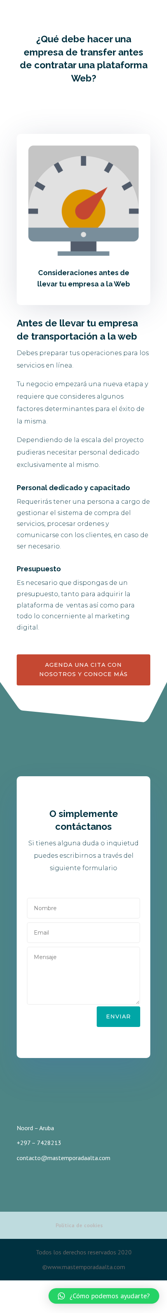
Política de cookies (79, 1225)
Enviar (118, 1016)
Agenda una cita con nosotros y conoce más (83, 669)
